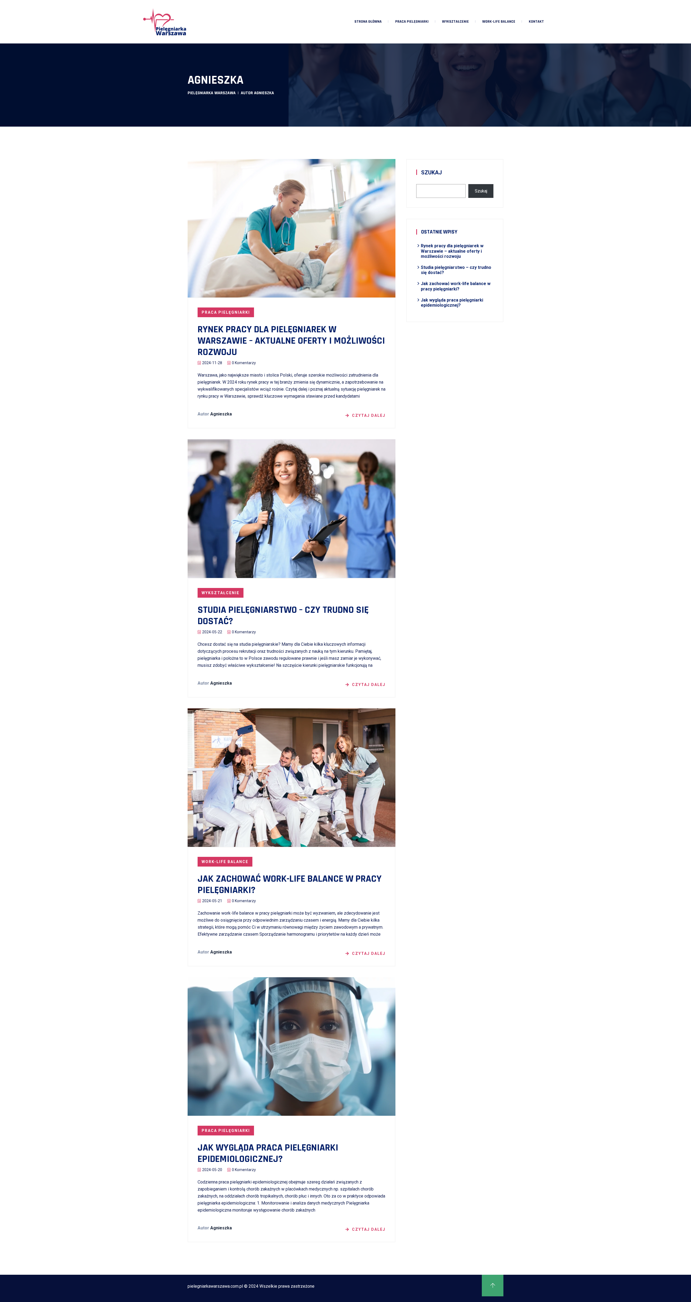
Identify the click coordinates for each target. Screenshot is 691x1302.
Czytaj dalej (368, 415)
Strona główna (368, 21)
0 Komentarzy (244, 363)
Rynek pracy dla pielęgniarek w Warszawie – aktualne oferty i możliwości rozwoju (291, 341)
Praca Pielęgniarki (412, 21)
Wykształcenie (455, 21)
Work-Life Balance (498, 21)
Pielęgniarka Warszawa (212, 93)
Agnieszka (221, 414)
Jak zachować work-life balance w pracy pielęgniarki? (290, 884)
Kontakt (536, 21)
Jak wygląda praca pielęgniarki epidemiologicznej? (268, 1153)
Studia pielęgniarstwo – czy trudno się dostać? (283, 615)
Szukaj (431, 172)
